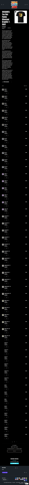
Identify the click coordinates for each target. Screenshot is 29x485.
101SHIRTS (6, 482)
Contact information (18, 482)
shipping (15, 448)
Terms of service (21, 483)
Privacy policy (13, 482)
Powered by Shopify (9, 482)
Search (3, 469)
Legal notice (22, 482)
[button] (2, 5)
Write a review (14, 463)
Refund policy (25, 482)
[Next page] (17, 442)
